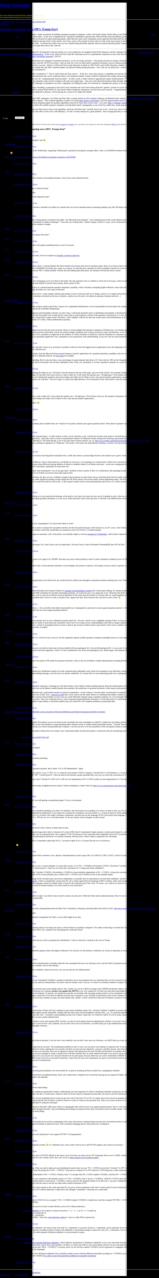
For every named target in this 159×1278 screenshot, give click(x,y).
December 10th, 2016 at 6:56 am (26, 976)
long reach (16, 92)
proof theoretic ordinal (57, 1217)
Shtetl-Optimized (14, 5)
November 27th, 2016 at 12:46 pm (26, 551)
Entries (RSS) (5, 1275)
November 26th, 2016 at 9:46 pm (26, 540)
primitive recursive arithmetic (25, 881)
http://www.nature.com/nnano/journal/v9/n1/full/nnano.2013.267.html (122, 441)
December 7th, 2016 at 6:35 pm (25, 904)
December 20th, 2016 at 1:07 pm (26, 1130)
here (152, 34)
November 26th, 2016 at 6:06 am (26, 419)
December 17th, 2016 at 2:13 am (26, 1117)
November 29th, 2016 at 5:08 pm (26, 682)
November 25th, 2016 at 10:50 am (26, 277)
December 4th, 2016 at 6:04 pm (25, 807)
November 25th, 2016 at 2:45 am (25, 216)
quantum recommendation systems (78, 591)
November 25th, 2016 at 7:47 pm (26, 343)
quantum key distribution (97, 534)
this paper (60, 356)
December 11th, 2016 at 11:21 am (26, 1032)
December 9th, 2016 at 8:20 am (25, 936)
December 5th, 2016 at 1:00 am (25, 824)
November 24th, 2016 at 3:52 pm (25, 146)
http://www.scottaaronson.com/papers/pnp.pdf (111, 786)
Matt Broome (10, 144)
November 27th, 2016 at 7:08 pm (26, 572)
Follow (21, 118)
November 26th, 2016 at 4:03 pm (26, 492)
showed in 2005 (58, 695)
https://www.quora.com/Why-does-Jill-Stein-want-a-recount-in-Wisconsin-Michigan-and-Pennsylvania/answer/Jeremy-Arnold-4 (55, 712)
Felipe (7, 228)
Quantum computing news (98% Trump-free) (29, 29)
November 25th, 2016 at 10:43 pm (26, 409)
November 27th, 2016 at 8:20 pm (26, 587)
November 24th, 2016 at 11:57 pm (25, 203)
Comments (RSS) (21, 1275)
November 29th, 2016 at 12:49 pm (26, 657)
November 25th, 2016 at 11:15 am (26, 302)
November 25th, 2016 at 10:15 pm (26, 388)
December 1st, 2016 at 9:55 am (25, 744)
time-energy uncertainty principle (40, 56)
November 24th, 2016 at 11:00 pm (25, 184)
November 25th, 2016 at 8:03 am (25, 231)
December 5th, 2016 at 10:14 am (26, 892)
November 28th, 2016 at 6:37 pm (26, 644)
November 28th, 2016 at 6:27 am (26, 604)
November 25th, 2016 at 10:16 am (26, 251)
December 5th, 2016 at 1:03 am (25, 851)
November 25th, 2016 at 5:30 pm (26, 326)
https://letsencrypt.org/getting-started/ (84, 1158)
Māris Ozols (10, 503)
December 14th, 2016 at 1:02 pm (26, 1066)
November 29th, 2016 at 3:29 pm (26, 667)
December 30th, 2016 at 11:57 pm (26, 1224)
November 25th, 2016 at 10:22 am (26, 262)
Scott (7, 172)
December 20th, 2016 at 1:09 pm (26, 1141)
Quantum (71, 124)
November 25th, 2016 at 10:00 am (25, 241)
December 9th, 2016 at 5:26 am (25, 923)
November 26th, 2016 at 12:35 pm (26, 451)
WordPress (36, 1273)
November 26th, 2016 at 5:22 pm (26, 505)
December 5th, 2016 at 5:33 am (25, 862)
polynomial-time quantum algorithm (141, 98)
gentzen (8, 860)
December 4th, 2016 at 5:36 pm (25, 764)
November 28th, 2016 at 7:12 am (26, 616)
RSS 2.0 (114, 124)
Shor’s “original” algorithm (118, 103)
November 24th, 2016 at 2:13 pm (25, 136)
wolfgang (8, 631)
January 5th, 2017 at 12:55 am (25, 1262)
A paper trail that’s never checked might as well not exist (23, 22)
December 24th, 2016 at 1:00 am (26, 1164)
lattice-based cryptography (89, 101)
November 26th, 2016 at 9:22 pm (26, 515)
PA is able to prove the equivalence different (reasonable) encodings (69, 1256)
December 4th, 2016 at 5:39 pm (25, 796)
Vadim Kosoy (10, 417)
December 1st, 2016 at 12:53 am (26, 708)
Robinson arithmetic (31, 1211)
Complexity (63, 124)
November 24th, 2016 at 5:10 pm (25, 163)
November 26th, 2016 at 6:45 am (26, 432)
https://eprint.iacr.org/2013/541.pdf (35, 737)
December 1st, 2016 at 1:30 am (25, 718)
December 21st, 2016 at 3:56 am (26, 1151)
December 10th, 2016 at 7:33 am (26, 1006)
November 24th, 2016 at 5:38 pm (25, 174)
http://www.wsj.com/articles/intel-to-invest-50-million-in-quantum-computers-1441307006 (40, 157)
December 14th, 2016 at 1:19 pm (26, 1083)
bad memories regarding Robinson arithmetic (41, 1243)
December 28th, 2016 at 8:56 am (26, 1196)
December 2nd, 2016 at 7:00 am (25, 754)
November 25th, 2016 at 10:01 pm (26, 368)
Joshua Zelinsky (11, 300)
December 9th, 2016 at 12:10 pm (26, 959)
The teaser (4, 24)
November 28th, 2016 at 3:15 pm (26, 633)
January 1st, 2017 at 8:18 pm (24, 1238)
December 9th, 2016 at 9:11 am (25, 946)
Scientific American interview (68, 255)
